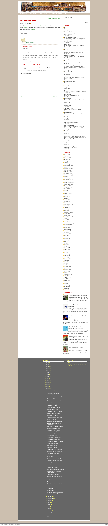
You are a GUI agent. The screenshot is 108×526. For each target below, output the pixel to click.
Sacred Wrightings (69, 125)
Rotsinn (66, 60)
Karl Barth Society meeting (53, 456)
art (65, 198)
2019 (47, 362)
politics (66, 271)
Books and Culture (69, 121)
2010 (47, 380)
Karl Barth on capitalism (52, 415)
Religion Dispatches (69, 55)
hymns (66, 249)
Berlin (65, 161)
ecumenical (67, 229)
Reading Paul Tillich (51, 398)
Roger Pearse (67, 44)
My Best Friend (67, 105)
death (65, 218)
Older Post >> (56, 96)
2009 (47, 382)
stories (66, 282)
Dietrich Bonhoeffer (69, 165)
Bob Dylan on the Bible (52, 409)
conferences (67, 212)
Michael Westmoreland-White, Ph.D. (31, 64)
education (66, 230)
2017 (47, 366)
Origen (66, 178)
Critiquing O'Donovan (52, 447)
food (65, 241)
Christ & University (69, 146)
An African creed (51, 479)
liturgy (65, 260)
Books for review (44, 13)
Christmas (66, 164)
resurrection (67, 274)
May (49, 506)
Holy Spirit (66, 170)
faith (65, 237)
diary (65, 219)
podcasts (66, 269)
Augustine (66, 157)
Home (39, 96)
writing (66, 289)
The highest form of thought (53, 407)
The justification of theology (53, 439)
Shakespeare (67, 187)
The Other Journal (68, 108)
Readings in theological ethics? (75, 347)
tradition (66, 286)
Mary (65, 176)
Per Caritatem (67, 98)
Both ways (66, 82)
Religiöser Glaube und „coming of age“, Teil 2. (74, 62)
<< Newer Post (23, 96)
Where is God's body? (52, 419)
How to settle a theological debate (55, 426)
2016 (47, 368)
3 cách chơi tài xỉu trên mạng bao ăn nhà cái (73, 113)
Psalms (66, 181)
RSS (66, 13)
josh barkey (67, 90)
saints (65, 275)
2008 (47, 384)
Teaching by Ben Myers (56, 13)
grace (65, 246)
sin (65, 278)
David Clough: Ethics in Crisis (54, 413)
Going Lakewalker (68, 87)
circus (65, 210)
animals (66, 196)
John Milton (67, 171)
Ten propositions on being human (55, 417)
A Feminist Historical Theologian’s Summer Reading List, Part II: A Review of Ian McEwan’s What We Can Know (74, 67)
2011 (47, 378)
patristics (66, 266)
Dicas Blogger (17, 524)
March (49, 510)
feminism (66, 238)
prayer (66, 272)
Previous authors (33, 13)
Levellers (26, 27)
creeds (66, 215)
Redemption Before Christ (69, 118)
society (66, 280)
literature (66, 258)
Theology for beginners (52, 443)
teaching (66, 283)
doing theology (67, 224)
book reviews (67, 204)
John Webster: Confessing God (54, 421)
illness (65, 252)
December (50, 390)
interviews (66, 254)
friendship (66, 244)
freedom (66, 243)
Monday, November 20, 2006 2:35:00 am (36, 61)
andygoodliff (67, 141)
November (50, 392)
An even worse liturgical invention (55, 396)
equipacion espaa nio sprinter (70, 147)
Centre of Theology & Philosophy (72, 135)
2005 (47, 516)
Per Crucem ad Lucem (69, 81)
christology (67, 209)
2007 (47, 386)
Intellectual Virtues (68, 73)
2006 (47, 388)
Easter (66, 167)
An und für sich (68, 85)
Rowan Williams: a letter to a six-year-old (77, 295)
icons (65, 251)
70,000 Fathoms (68, 104)
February (50, 512)
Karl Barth (66, 173)
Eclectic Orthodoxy (69, 49)
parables (66, 264)
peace (65, 268)
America (66, 154)
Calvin (65, 162)
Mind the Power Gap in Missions (71, 122)
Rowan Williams (68, 184)
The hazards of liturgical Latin (54, 437)
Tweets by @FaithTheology (69, 17)
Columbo (33, 29)
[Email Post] (31, 23)
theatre (66, 285)
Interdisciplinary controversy (53, 428)
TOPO (106, 524)
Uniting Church (67, 193)
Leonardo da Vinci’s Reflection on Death (72, 109)
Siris (65, 27)
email (78, 364)
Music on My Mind (68, 28)
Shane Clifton (67, 76)
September (50, 498)
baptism (66, 201)
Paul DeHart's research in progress (55, 469)
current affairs (67, 216)
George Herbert (68, 168)
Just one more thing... (28, 20)
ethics (65, 232)
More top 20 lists (51, 490)
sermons (66, 277)
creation (66, 213)
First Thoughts (68, 116)
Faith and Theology (3, 524)
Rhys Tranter (67, 94)
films (65, 240)
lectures (66, 255)
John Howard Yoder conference (54, 411)
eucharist (66, 233)
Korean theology (68, 174)
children (66, 207)
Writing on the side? (52, 464)
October (50, 496)
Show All (86, 150)
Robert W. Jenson (68, 182)
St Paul (66, 188)
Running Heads (68, 112)
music (65, 263)
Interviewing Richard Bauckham (54, 451)
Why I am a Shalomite (52, 445)
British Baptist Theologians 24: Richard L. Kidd (74, 143)
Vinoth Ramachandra (69, 71)
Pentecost (66, 132)
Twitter (66, 192)
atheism (66, 199)
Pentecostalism (68, 179)
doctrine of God (68, 223)
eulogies (66, 235)
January (50, 514)
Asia (65, 156)
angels (66, 195)
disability (66, 221)
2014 (47, 372)
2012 (47, 376)
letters (65, 257)
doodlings (66, 226)
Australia (66, 159)
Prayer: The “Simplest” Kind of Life (71, 95)
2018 (47, 364)
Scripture (66, 185)
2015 (47, 370)
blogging (66, 202)
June (49, 504)
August (49, 500)
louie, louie (67, 130)
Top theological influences (53, 474)
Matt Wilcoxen (23, 13)
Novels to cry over (51, 481)
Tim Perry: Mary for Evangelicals (54, 449)
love (65, 261)
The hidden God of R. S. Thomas (55, 441)
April (49, 508)
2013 (47, 374)
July (49, 502)
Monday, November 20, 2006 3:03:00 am (36, 70)
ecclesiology (67, 227)
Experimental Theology (70, 37)
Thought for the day (51, 435)
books (65, 205)
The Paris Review (68, 31)
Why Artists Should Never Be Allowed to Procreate (75, 91)
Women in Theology (69, 65)
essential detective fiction (41, 25)
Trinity (65, 190)
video (65, 288)
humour (66, 247)
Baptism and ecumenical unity (54, 458)
